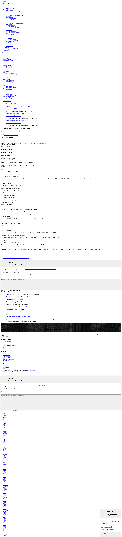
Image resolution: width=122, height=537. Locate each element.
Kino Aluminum (9, 24)
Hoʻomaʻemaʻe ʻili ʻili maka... (13, 109)
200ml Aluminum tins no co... (13, 123)
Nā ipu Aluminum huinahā (13, 22)
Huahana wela (28, 370)
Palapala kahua (35, 370)
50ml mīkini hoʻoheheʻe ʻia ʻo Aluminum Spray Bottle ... (20, 297)
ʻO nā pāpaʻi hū (11, 34)
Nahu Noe (10, 36)
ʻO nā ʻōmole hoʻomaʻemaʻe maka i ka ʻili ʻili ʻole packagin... (21, 321)
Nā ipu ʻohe (10, 42)
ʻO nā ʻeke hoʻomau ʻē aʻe (11, 41)
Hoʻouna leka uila (4, 374)
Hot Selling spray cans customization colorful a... (18, 316)
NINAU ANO (3, 331)
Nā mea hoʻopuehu (12, 39)
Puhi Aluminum (9, 16)
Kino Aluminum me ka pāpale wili (28, 371)
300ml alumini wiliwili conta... (13, 116)
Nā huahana (5, 9)
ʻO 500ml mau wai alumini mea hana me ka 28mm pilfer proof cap (16, 256)
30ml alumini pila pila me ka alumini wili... (17, 306)
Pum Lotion (10, 35)
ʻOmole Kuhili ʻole (9, 46)
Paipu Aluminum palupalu (13, 32)
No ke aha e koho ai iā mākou (12, 48)
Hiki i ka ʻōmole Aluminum (13, 12)
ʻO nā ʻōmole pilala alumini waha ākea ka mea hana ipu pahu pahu (16, 258)
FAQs (4, 368)
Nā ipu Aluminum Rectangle (14, 19)
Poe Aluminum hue (12, 20)
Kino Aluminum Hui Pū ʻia (13, 27)
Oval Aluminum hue (12, 18)
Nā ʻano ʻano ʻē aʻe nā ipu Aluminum (15, 23)
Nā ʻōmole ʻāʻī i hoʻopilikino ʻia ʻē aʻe (15, 15)
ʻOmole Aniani (11, 43)
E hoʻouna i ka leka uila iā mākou (7, 146)
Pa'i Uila (10, 38)
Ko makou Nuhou (6, 49)
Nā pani (7, 33)
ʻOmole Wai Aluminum (16, 371)
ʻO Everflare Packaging (8, 3)
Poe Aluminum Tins (12, 26)
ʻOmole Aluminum (9, 10)
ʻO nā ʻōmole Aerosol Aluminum (14, 11)
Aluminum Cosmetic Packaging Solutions (14, 7)
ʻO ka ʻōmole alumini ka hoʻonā (12, 6)
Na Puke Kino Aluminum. (6, 371)
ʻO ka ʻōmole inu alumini (11, 8)
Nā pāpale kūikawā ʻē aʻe (13, 40)
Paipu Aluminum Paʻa (12, 31)
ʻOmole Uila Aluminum (13, 14)
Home (4, 57)
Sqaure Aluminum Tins (12, 25)
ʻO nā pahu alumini (9, 17)
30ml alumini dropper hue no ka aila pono (17, 302)
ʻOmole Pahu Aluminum (41, 371)
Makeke (4, 4)
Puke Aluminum (6, 355)
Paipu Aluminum (9, 30)
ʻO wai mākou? (6, 47)
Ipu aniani (10, 44)
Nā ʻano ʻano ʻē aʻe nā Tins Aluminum (16, 28)
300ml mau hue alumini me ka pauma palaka (17, 311)
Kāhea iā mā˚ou (6, 50)
